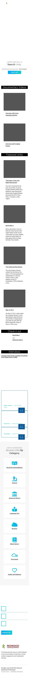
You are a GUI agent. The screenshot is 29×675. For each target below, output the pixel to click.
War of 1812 (10, 310)
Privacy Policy (5, 671)
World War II (10, 225)
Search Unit (14, 72)
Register (22, 3)
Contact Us (6, 632)
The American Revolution (14, 267)
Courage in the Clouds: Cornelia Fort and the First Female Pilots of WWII (14, 356)
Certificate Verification (16, 671)
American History (17, 340)
